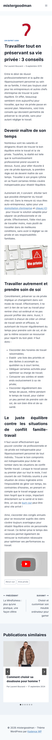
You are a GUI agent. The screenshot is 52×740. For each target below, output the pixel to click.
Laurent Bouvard (15, 66)
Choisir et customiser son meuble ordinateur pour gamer (40, 605)
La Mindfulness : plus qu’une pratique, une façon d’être (12, 603)
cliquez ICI (41, 208)
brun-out (10, 582)
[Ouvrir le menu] (46, 5)
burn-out (27, 502)
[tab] (20, 704)
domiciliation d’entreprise (18, 208)
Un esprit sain (11, 41)
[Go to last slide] (8, 671)
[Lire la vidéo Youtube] (26, 564)
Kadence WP (34, 731)
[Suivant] (44, 671)
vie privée (23, 582)
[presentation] (26, 656)
